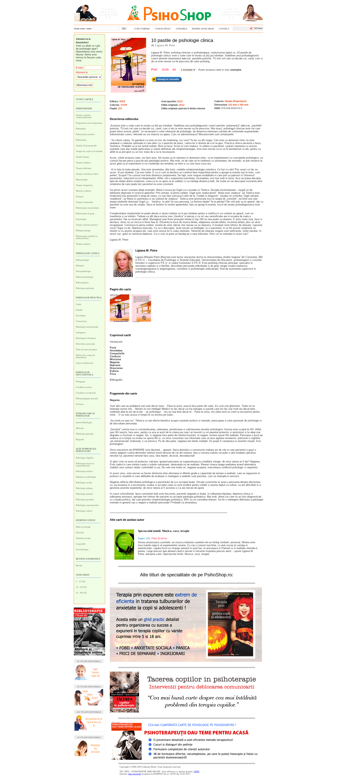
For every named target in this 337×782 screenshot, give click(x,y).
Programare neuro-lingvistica (89, 123)
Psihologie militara (84, 488)
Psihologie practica (89, 297)
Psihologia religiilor (85, 458)
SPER (122, 101)
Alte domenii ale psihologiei (86, 450)
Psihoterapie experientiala (87, 208)
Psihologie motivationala (87, 327)
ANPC (197, 771)
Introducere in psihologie (85, 414)
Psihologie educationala (84, 373)
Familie (79, 310)
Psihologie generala (84, 434)
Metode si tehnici (83, 191)
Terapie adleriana (83, 168)
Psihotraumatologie (84, 277)
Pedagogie (80, 381)
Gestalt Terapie (82, 157)
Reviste (79, 565)
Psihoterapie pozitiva (85, 134)
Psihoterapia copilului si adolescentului (86, 237)
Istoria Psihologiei (84, 422)
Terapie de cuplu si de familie (89, 151)
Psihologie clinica (87, 253)
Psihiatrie (80, 265)
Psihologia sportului (85, 499)
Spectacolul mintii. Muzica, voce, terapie (163, 530)
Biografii (80, 439)
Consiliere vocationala (86, 393)
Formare (79, 196)
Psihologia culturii (84, 511)
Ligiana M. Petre (165, 45)
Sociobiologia (82, 549)
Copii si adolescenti (84, 363)
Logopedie (81, 544)
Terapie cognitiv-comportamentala (83, 116)
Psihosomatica (82, 282)
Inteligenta (80, 332)
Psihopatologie (82, 260)
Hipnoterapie (82, 179)
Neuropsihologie (83, 271)
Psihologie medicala (85, 288)
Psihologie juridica (84, 471)
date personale (134, 774)
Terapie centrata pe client (87, 174)
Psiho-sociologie (83, 527)
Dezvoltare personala (85, 344)
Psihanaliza (81, 128)
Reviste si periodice (88, 559)
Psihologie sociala (84, 482)
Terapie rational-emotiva (87, 225)
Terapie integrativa (84, 185)
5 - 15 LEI (80, 581)
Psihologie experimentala (87, 505)
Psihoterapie (84, 108)
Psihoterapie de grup (85, 213)
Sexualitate (81, 315)
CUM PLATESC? (163, 29)
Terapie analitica (83, 162)
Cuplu (78, 304)
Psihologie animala (84, 494)
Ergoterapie (81, 219)
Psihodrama (81, 140)
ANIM (123, 105)
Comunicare (81, 321)
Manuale (80, 428)
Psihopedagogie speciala (87, 398)
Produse (258, 28)
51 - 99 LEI (81, 593)
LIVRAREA (181, 29)
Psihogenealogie (83, 230)
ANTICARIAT (82, 575)
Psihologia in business (86, 338)
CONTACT (224, 29)
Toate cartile (84, 99)
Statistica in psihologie (86, 477)
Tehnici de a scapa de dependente (85, 356)
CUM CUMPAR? (142, 29)
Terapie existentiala (84, 202)
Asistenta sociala (83, 538)
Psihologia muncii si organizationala (85, 464)
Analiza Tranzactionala (86, 145)
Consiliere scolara (84, 387)
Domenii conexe (85, 520)
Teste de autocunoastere (86, 349)
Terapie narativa (83, 244)
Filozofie (80, 532)
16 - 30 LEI (81, 587)
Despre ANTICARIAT (203, 29)
